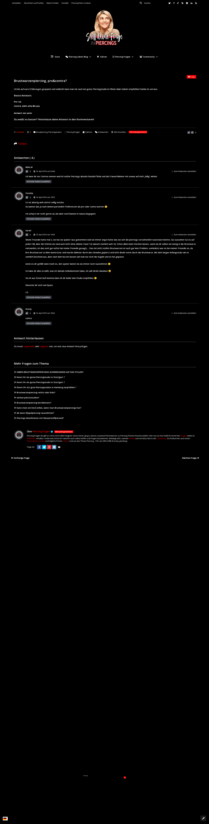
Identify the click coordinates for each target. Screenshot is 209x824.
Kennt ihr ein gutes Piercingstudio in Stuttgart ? (41, 377)
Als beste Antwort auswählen (38, 181)
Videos (66, 441)
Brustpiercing (41, 132)
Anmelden (16, 3)
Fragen (184, 435)
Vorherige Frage (21, 458)
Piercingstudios (55, 132)
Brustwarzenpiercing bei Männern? (34, 402)
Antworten (103, 132)
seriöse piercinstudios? (28, 397)
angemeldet (28, 346)
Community (149, 56)
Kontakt (65, 3)
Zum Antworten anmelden (185, 171)
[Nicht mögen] (192, 132)
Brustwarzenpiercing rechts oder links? (36, 392)
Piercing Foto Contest (36, 441)
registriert (44, 346)
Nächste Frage (189, 458)
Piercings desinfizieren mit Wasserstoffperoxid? (40, 418)
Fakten (103, 56)
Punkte (132, 438)
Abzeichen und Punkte (34, 3)
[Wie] (188, 132)
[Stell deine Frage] (203, 818)
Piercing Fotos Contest (81, 3)
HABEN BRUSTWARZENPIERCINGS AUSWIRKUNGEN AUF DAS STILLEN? (50, 372)
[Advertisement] (104, 794)
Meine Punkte (53, 3)
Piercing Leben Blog (78, 56)
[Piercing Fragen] (104, 30)
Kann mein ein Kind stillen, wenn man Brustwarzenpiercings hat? (49, 407)
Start (57, 56)
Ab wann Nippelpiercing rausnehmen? (35, 413)
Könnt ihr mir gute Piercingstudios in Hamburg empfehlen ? (46, 387)
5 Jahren (88, 132)
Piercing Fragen (122, 56)
